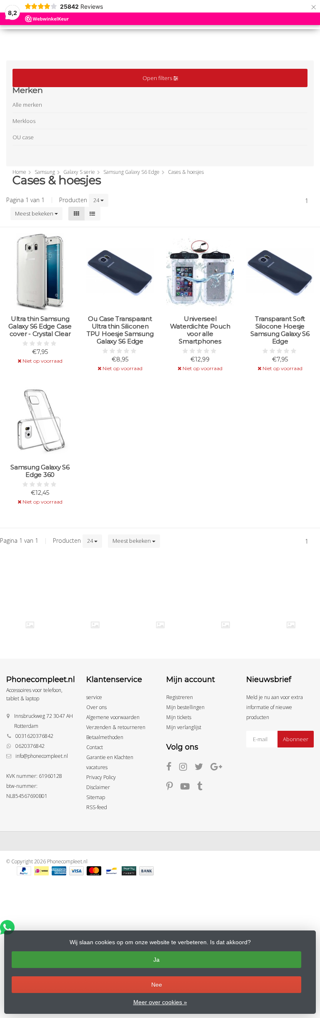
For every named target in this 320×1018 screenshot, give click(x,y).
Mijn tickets (178, 717)
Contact (94, 747)
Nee (156, 984)
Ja (156, 959)
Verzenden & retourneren (115, 727)
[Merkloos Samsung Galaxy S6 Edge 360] (40, 420)
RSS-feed (96, 807)
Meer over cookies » (160, 1002)
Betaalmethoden (104, 737)
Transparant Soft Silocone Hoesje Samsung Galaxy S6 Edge (280, 330)
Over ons (96, 707)
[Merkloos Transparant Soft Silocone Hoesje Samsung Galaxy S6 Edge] (280, 272)
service (94, 697)
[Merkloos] (225, 624)
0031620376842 (34, 736)
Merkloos (23, 121)
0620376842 (30, 746)
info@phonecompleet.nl (41, 756)
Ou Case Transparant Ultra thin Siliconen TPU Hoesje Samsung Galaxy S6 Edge (120, 330)
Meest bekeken (35, 213)
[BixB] (30, 624)
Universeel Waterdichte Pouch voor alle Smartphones (200, 330)
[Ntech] (291, 624)
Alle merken (27, 104)
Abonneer (295, 739)
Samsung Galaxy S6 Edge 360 (40, 471)
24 (96, 200)
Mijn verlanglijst (183, 727)
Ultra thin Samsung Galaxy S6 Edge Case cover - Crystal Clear (39, 326)
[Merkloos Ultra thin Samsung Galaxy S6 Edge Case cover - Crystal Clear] (40, 272)
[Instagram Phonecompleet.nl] (187, 768)
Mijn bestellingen (185, 707)
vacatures (97, 767)
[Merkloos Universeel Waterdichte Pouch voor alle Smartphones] (200, 272)
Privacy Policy (101, 777)
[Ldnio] (160, 624)
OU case (23, 137)
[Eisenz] (95, 624)
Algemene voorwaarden (113, 717)
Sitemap (95, 797)
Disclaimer (98, 787)
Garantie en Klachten (109, 757)
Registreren (179, 697)
